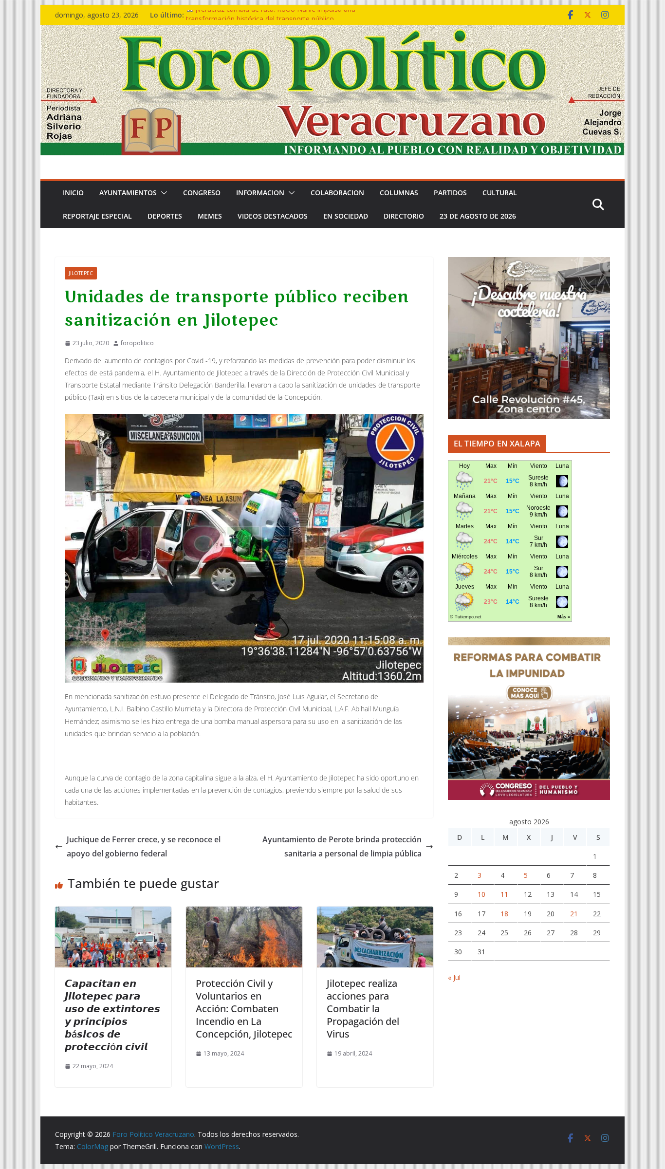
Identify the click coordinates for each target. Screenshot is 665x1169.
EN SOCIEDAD (345, 216)
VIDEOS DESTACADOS (273, 216)
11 (504, 894)
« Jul (454, 977)
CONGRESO (202, 192)
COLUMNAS (399, 192)
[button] (162, 193)
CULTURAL (499, 192)
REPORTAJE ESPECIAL (97, 216)
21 (574, 913)
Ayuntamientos (128, 192)
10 (481, 894)
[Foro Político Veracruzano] (332, 31)
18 (504, 913)
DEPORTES (165, 216)
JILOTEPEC (81, 273)
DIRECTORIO (404, 216)
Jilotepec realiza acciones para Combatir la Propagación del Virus (363, 1008)
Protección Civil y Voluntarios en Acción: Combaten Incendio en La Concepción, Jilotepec (244, 1008)
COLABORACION (337, 192)
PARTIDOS (450, 192)
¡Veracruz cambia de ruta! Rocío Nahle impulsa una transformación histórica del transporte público (270, 19)
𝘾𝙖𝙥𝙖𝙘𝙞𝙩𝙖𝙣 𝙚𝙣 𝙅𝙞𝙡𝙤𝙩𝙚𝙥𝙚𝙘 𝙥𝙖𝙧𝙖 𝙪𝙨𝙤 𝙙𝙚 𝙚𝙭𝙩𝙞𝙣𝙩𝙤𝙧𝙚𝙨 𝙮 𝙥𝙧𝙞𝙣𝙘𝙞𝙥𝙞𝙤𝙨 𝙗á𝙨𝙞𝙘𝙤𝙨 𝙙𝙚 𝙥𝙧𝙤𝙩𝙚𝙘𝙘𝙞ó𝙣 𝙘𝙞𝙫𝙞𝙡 (112, 1015)
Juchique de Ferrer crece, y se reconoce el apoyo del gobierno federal (144, 846)
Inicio (73, 192)
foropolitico (137, 343)
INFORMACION (260, 192)
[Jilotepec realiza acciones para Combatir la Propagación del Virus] (375, 913)
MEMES (210, 216)
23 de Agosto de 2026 (478, 216)
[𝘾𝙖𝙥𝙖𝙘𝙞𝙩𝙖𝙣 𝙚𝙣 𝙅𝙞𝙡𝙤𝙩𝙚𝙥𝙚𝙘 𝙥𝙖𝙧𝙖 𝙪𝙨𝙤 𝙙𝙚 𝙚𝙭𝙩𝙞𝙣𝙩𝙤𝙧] (113, 913)
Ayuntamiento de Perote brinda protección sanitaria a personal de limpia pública (342, 846)
